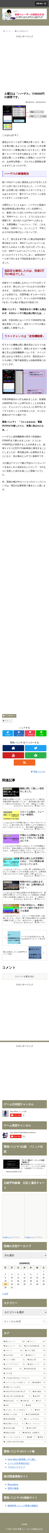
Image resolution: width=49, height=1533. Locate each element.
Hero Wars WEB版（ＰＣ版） (22, 1459)
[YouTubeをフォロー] (13, 755)
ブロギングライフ (16, 1467)
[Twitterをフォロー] (35, 748)
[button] (44, 1321)
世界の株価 (13, 1488)
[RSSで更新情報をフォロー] (24, 762)
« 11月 (5, 1294)
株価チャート (8, 1237)
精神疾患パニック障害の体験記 (23, 1505)
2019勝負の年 (10, 716)
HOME (24, 1524)
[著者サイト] (13, 748)
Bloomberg (13, 1484)
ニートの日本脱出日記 (18, 1463)
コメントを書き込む (24, 976)
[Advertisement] (24, 62)
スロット (8, 721)
